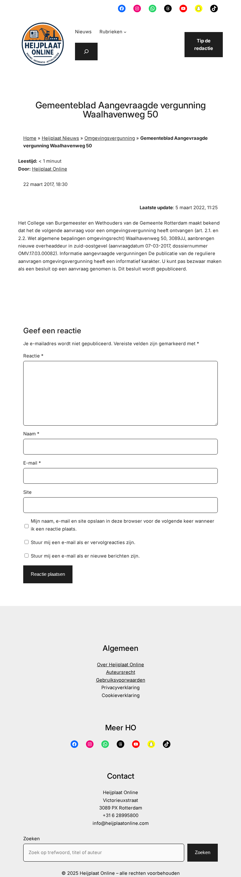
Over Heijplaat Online (120, 664)
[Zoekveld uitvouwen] (86, 51)
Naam (31, 434)
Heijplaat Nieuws (60, 138)
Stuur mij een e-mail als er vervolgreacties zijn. (83, 542)
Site (27, 492)
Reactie (33, 356)
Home (29, 138)
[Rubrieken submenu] (125, 31)
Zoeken (31, 839)
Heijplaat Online (49, 169)
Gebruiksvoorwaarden (120, 680)
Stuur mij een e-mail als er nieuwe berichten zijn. (85, 556)
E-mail (32, 463)
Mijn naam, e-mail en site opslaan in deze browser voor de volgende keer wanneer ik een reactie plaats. (122, 524)
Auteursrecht (120, 672)
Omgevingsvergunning (109, 138)
